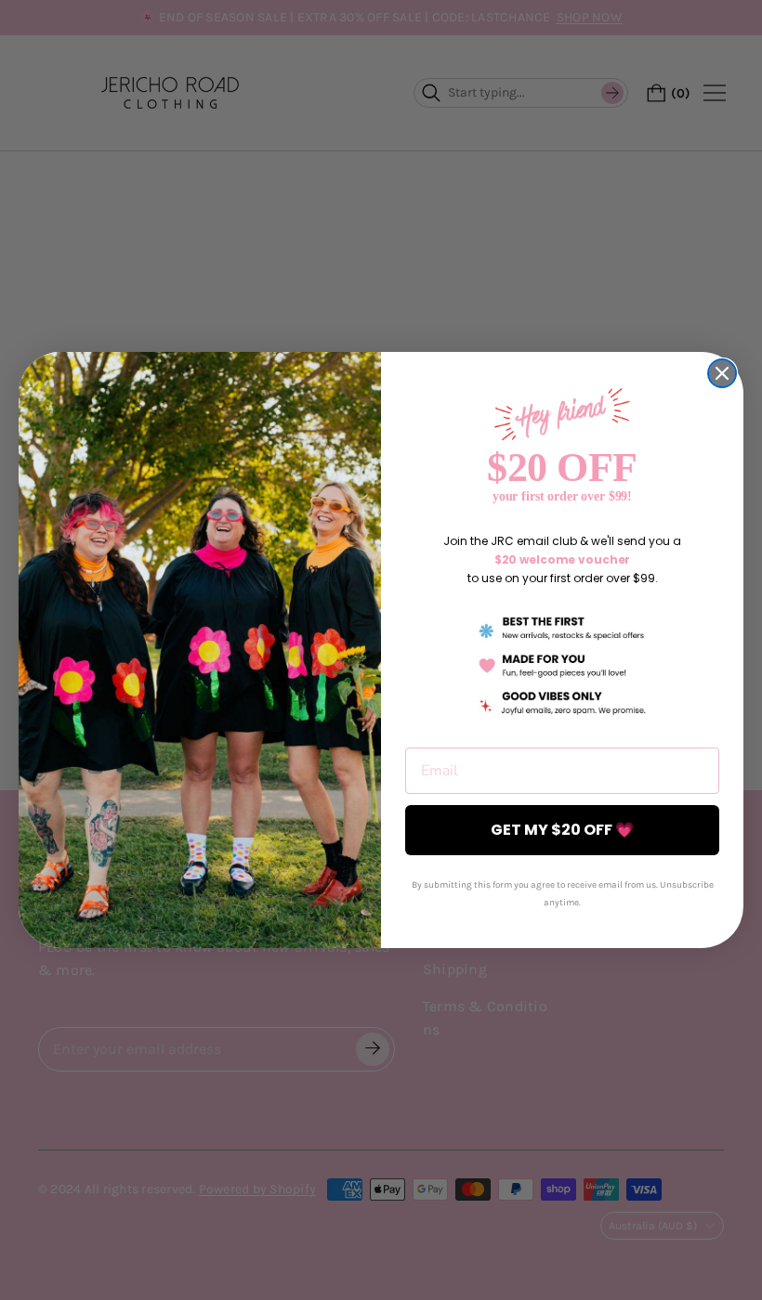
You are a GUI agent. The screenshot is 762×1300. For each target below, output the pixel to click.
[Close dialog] (722, 373)
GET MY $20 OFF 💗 (562, 829)
